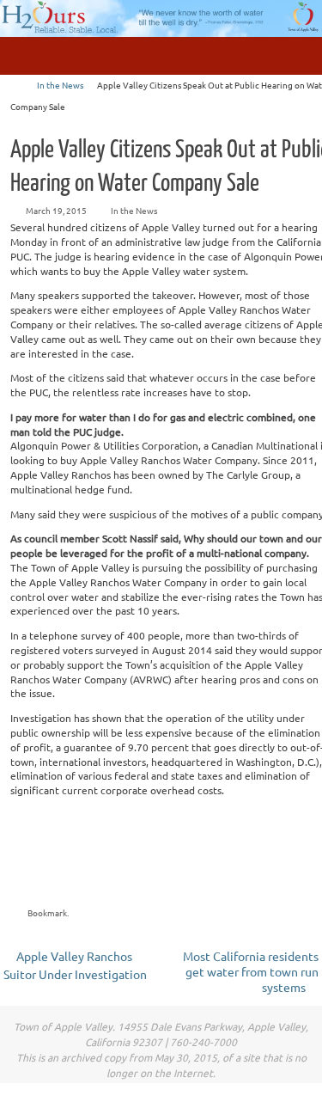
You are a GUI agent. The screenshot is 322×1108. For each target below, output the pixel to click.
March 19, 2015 (56, 210)
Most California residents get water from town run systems (251, 971)
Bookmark (47, 912)
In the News (60, 84)
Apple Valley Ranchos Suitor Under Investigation (75, 965)
